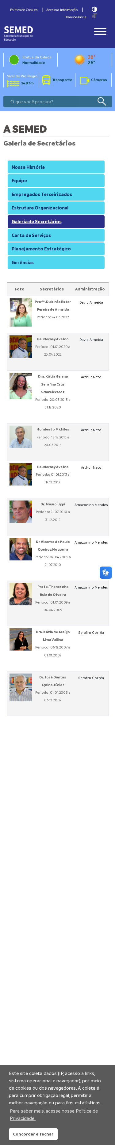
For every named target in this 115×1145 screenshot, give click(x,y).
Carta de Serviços (31, 235)
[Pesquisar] (101, 102)
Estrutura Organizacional (40, 208)
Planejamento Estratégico (41, 249)
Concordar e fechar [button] (33, 1134)
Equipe (19, 180)
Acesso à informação (62, 10)
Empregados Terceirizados (42, 194)
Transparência (76, 17)
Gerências (23, 262)
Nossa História (28, 167)
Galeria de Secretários (37, 221)
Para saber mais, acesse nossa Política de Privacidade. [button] (54, 1114)
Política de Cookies (24, 10)
